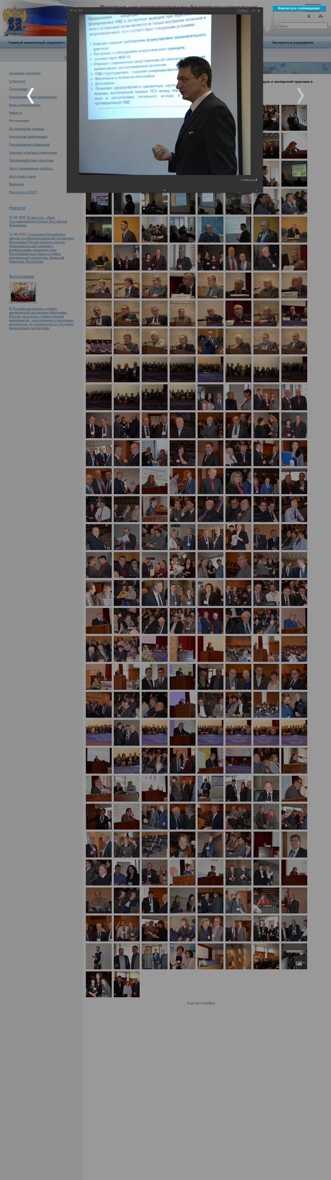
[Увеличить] (253, 10)
